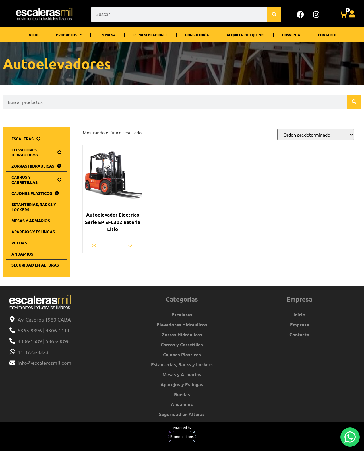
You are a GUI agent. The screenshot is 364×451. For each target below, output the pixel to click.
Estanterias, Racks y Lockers (33, 207)
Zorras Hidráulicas (32, 165)
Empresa (108, 34)
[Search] (274, 14)
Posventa (291, 34)
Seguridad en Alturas (35, 264)
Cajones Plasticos (31, 193)
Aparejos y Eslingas (33, 231)
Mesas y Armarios (30, 220)
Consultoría (197, 34)
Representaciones (150, 34)
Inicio (33, 34)
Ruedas (19, 242)
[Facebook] (300, 14)
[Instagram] (316, 14)
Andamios (22, 253)
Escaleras (22, 138)
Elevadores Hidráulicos (24, 152)
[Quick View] (94, 245)
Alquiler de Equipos (245, 34)
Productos (66, 34)
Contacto (327, 34)
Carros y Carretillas (24, 179)
